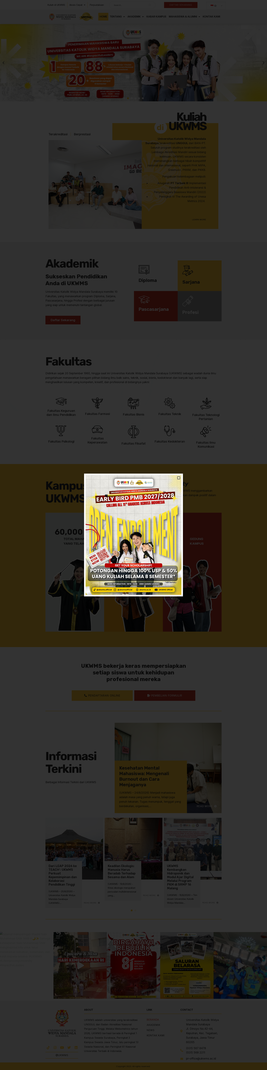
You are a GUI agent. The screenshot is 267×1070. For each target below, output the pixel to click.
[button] (179, 478)
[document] (133, 535)
